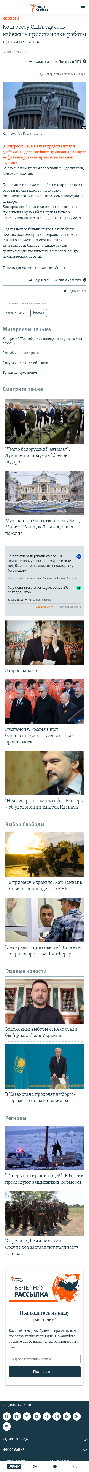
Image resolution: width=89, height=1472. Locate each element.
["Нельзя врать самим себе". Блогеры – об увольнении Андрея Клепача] (44, 773)
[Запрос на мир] (44, 642)
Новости (11, 19)
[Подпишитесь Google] (7, 1416)
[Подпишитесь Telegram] (47, 1416)
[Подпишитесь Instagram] (56, 1416)
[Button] (39, 61)
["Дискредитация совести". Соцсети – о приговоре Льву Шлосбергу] (44, 920)
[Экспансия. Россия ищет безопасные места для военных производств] (44, 701)
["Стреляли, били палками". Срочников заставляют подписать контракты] (44, 1213)
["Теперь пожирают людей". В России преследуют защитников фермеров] (44, 1148)
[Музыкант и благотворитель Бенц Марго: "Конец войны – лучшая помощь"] (44, 493)
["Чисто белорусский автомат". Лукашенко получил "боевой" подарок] (44, 421)
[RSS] (67, 1416)
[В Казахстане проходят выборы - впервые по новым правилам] (44, 1066)
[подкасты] (34, 1466)
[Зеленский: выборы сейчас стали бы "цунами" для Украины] (44, 1001)
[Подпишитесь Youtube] (37, 1416)
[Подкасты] (77, 1416)
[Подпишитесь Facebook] (17, 1416)
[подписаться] (7, 1426)
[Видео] (55, 1466)
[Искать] (75, 1466)
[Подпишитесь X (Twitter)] (27, 1416)
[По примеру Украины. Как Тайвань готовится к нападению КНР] (44, 854)
